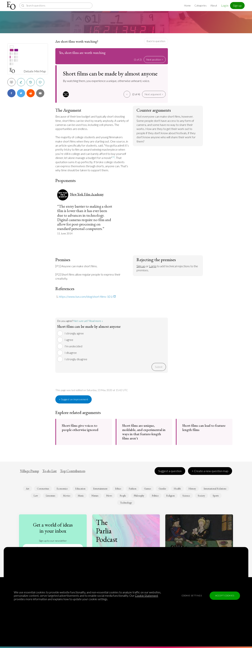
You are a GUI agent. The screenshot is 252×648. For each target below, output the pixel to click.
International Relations (215, 488)
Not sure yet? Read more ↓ (88, 320)
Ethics (118, 488)
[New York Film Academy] (66, 94)
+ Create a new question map (210, 471)
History (192, 488)
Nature (95, 495)
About (213, 5)
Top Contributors (72, 471)
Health (177, 488)
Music (81, 495)
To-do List (49, 471)
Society (201, 495)
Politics (155, 495)
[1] (113, 157)
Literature (50, 495)
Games (147, 488)
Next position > (154, 59)
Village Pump (29, 471)
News (109, 495)
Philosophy (139, 495)
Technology (126, 502)
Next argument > (154, 94)
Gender (162, 488)
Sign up (237, 5)
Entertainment (100, 488)
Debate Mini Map (35, 71)
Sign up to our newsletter (53, 540)
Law (36, 495)
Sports (216, 495)
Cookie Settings (192, 595)
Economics (62, 488)
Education (80, 488)
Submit (159, 366)
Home (187, 5)
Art (27, 488)
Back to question (156, 41)
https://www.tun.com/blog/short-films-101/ (86, 296)
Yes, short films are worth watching (82, 53)
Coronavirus (43, 488)
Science (186, 495)
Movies (66, 495)
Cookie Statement (146, 595)
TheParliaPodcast (107, 531)
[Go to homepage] (11, 5)
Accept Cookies (224, 595)
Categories (200, 5)
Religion (170, 495)
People (123, 495)
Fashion (132, 488)
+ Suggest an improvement (73, 399)
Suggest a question (170, 471)
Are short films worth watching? (76, 41)
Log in (224, 5)
